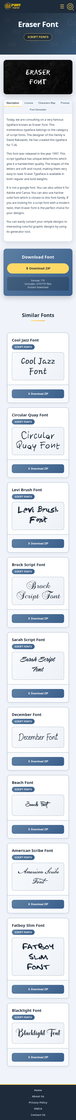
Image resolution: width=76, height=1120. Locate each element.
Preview (65, 103)
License (29, 103)
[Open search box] (70, 6)
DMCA (38, 1108)
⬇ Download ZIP (38, 268)
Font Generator (38, 109)
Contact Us (38, 1114)
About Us (38, 1096)
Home (38, 1090)
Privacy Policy (38, 1102)
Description (13, 103)
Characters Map (46, 103)
